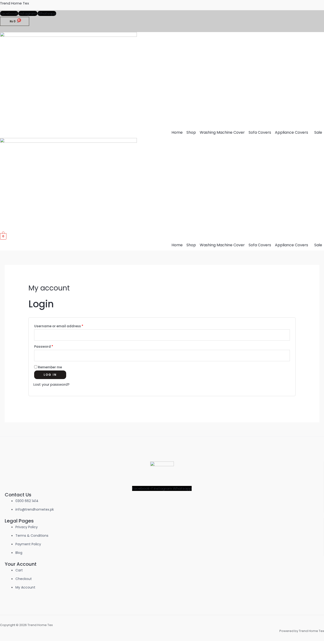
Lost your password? (51, 384)
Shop (191, 132)
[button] (292, 132)
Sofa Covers (260, 132)
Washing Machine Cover (222, 132)
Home (177, 132)
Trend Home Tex (14, 3)
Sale (318, 132)
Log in (50, 375)
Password (51, 346)
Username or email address (66, 325)
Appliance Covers (291, 132)
